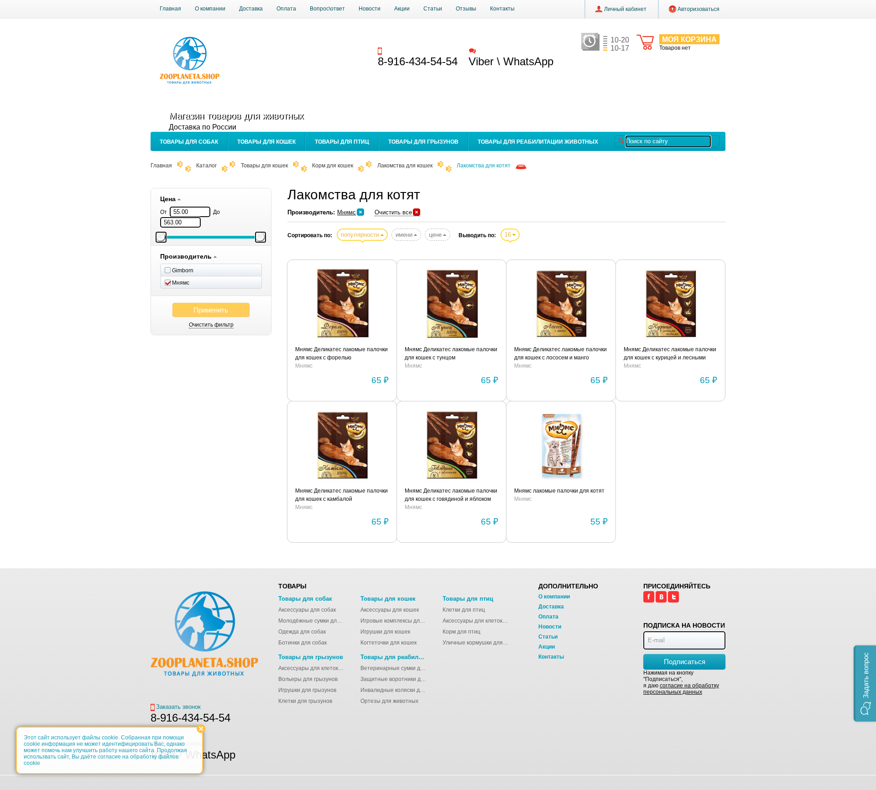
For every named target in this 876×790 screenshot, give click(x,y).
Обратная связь (499, 50)
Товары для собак (189, 142)
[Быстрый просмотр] (342, 305)
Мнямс (346, 212)
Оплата (286, 8)
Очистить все (393, 212)
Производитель (187, 256)
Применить (210, 310)
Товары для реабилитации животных (538, 142)
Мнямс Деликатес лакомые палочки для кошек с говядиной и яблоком (451, 495)
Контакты (502, 8)
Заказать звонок (406, 50)
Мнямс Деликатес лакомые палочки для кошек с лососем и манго (560, 353)
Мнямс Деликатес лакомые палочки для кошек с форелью (341, 353)
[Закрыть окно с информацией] (201, 728)
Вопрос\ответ (327, 8)
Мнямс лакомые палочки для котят (559, 491)
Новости (370, 8)
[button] (865, 683)
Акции (402, 8)
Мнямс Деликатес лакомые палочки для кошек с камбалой (341, 495)
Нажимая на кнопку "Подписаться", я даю (681, 682)
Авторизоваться (699, 9)
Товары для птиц (342, 142)
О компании (210, 8)
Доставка (251, 8)
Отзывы (466, 8)
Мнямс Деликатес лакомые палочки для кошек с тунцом (451, 353)
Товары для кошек (266, 142)
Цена (168, 199)
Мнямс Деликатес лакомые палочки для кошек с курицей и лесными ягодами (670, 354)
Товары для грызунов (423, 142)
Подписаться (684, 661)
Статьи (432, 8)
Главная (170, 8)
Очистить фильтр (211, 325)
